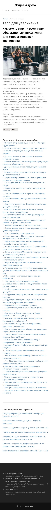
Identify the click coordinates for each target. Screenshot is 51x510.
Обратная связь (11, 489)
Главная (6, 10)
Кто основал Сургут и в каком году (19, 233)
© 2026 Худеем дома (13, 473)
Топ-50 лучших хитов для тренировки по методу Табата (25, 432)
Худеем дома (25, 5)
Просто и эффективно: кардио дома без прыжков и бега (25, 428)
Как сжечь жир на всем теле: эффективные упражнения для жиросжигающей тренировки (24, 34)
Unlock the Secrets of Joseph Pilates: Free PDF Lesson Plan (25, 451)
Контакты (9, 479)
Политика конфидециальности (17, 481)
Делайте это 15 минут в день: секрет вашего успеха (25, 148)
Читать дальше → (10, 129)
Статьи (25, 10)
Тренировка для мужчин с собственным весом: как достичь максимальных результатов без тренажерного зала (25, 270)
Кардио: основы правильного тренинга (21, 305)
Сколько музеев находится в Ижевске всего (23, 225)
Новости (15, 10)
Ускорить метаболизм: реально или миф (21, 281)
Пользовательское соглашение (27, 479)
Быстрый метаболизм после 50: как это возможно (25, 387)
